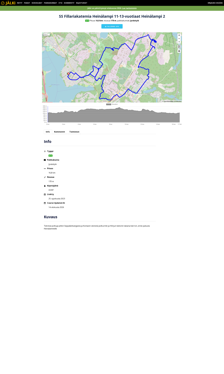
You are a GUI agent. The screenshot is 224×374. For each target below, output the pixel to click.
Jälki (10, 2)
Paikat (27, 3)
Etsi (60, 3)
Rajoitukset (81, 3)
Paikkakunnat (50, 3)
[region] (112, 67)
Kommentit (69, 3)
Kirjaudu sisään (215, 3)
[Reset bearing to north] (179, 42)
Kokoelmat (37, 3)
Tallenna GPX (112, 26)
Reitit (19, 3)
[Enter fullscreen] (179, 46)
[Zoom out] (179, 38)
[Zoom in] (179, 35)
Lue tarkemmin (129, 8)
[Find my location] (179, 51)
